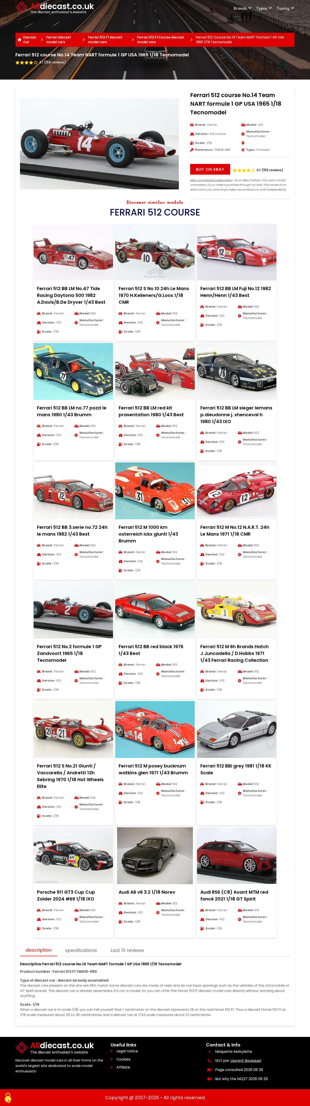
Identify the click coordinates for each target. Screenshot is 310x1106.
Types (261, 8)
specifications (81, 950)
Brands (240, 8)
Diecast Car (29, 39)
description (39, 950)
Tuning (282, 8)
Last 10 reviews (127, 950)
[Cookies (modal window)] (8, 1098)
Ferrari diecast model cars (58, 39)
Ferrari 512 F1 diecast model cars (105, 39)
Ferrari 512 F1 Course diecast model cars (160, 39)
